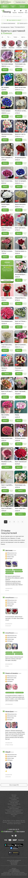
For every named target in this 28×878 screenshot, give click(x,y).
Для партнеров (14, 802)
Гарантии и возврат (14, 808)
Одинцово (5, 822)
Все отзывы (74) (14, 785)
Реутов (13, 820)
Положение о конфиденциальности (14, 810)
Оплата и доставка (14, 798)
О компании (14, 799)
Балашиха (10, 822)
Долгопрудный (17, 822)
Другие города (17, 823)
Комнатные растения (22, 6)
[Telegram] (15, 835)
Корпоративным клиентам (14, 804)
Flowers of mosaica (11, 673)
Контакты (14, 805)
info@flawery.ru (15, 869)
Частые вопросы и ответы (14, 807)
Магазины (14, 795)
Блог (14, 816)
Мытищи (23, 820)
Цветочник (8, 550)
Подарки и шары (13, 6)
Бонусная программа (14, 801)
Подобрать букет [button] (21, 2)
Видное (9, 820)
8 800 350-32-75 (13, 829)
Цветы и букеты (5, 6)
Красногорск (10, 823)
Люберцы (17, 820)
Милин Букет (9, 711)
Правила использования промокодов (14, 813)
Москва (5, 820)
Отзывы (14, 796)
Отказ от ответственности (14, 811)
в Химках (6, 33)
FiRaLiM (7, 752)
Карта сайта (14, 814)
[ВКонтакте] (12, 835)
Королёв (23, 822)
